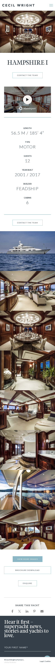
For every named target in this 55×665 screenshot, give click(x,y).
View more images (27, 559)
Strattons (12, 662)
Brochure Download (27, 570)
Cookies (48, 661)
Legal (42, 661)
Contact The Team (27, 75)
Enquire (27, 32)
